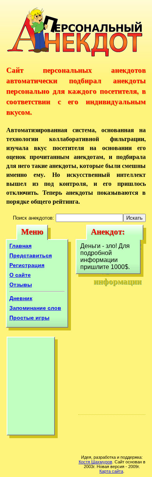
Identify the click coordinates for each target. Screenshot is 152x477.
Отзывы (20, 284)
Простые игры (29, 318)
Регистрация (26, 265)
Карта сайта (111, 471)
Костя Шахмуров (95, 462)
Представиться (30, 255)
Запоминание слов (35, 308)
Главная (20, 246)
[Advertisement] (30, 388)
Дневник (20, 298)
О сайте (20, 275)
